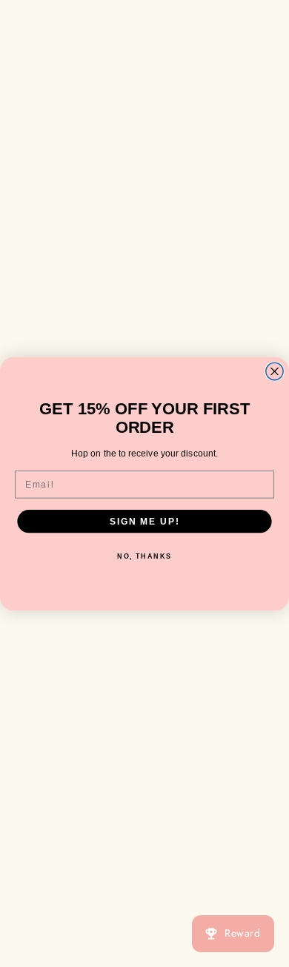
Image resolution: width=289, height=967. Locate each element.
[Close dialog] (274, 371)
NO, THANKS (144, 556)
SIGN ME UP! (144, 520)
